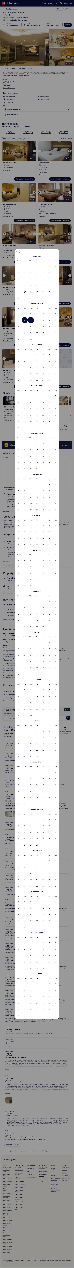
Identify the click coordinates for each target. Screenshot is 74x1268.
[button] (49, 266)
